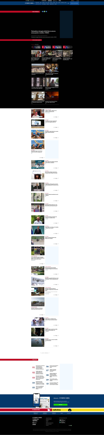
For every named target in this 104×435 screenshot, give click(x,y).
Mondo (48, 2)
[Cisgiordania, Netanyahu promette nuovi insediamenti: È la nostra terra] (37, 187)
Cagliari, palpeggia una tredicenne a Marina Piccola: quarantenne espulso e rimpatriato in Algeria (53, 375)
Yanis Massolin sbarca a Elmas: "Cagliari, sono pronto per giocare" (35, 58)
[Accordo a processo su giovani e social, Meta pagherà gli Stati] (37, 123)
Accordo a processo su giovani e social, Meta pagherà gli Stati (51, 121)
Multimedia (35, 11)
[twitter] (25, 0)
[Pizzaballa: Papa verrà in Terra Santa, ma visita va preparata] (37, 144)
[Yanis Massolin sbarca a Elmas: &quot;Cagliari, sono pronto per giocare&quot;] (36, 53)
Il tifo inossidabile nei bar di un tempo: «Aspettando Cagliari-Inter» (47, 58)
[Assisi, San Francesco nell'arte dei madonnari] (38, 68)
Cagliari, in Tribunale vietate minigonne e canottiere (53, 370)
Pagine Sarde (69, 413)
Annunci (59, 2)
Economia (54, 2)
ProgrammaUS (37, 2)
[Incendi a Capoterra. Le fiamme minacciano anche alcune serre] (37, 301)
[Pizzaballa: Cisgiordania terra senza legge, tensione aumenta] (37, 134)
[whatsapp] (28, 0)
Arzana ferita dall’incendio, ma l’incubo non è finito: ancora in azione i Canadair (54, 383)
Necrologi (62, 2)
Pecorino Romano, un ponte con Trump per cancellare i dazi (51, 217)
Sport (56, 2)
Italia (46, 2)
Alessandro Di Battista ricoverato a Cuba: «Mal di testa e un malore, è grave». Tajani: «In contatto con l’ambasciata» (40, 377)
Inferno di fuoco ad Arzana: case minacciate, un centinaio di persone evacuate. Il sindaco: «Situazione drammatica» (40, 367)
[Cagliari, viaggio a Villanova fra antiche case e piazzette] (37, 113)
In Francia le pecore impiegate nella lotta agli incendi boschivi (67, 58)
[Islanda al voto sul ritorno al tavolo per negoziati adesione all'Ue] (38, 96)
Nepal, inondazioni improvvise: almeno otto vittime (50, 238)
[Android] (65, 422)
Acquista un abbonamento (45, 413)
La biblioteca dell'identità (54, 413)
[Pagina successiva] (40, 352)
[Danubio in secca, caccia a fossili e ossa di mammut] (37, 342)
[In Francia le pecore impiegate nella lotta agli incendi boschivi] (68, 53)
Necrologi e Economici (48, 419)
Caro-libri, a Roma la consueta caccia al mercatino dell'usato (36, 88)
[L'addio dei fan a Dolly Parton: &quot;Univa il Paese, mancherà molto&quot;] (37, 321)
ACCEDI (78, 0)
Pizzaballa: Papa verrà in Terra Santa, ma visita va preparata (36, 151)
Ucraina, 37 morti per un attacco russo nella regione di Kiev (51, 102)
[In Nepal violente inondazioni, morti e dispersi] (37, 197)
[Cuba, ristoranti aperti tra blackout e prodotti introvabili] (52, 68)
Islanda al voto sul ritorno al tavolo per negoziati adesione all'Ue (37, 102)
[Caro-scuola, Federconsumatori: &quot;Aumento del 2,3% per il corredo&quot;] (37, 175)
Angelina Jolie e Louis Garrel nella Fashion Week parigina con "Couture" (51, 330)
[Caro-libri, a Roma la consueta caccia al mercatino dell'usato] (38, 82)
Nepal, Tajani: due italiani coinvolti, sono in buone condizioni (51, 162)
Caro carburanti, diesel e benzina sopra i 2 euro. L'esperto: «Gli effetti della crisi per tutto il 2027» (37, 258)
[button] (41, 11)
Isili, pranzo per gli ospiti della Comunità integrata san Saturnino (51, 268)
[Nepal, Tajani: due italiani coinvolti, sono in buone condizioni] (37, 164)
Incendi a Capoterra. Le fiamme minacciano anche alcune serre (37, 309)
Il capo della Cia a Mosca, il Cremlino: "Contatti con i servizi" (51, 228)
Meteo (65, 2)
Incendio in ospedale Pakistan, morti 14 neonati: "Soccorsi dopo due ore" (51, 279)
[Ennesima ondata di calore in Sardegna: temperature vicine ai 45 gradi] (37, 291)
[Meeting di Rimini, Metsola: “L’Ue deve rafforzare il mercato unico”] (37, 207)
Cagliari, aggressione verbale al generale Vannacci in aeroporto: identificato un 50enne (39, 372)
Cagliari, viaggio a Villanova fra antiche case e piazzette (51, 111)
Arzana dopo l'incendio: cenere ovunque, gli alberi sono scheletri (57, 58)
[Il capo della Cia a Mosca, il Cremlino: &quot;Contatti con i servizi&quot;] (37, 230)
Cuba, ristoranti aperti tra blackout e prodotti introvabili (51, 74)
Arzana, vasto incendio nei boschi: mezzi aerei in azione (54, 366)
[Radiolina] (50, 0)
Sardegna (43, 2)
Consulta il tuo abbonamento (36, 413)
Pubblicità (47, 420)
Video (40, 2)
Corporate (47, 425)
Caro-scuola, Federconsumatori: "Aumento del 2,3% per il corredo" (51, 172)
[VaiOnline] (55, 0)
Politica (51, 2)
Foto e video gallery (36, 40)
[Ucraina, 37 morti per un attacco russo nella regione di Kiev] (52, 96)
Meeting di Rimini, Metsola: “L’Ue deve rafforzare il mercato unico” (51, 205)
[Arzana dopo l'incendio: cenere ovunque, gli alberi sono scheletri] (57, 53)
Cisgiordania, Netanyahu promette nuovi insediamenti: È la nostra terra (51, 184)
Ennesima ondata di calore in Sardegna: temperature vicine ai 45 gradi (51, 289)
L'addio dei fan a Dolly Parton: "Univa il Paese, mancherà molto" (51, 319)
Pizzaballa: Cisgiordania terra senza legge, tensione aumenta (51, 132)
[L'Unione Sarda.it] (29, 3)
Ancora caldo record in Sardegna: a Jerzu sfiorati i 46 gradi (54, 380)
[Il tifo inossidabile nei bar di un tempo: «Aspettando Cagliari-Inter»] (47, 53)
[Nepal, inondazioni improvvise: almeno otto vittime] (37, 240)
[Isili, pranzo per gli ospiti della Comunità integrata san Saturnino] (37, 270)
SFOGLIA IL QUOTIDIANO (74, 3)
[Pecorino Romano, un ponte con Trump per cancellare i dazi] (37, 219)
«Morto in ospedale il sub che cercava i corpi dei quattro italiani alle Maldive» (40, 387)
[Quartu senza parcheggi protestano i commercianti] (52, 82)
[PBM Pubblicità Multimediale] (60, 0)
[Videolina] (44, 0)
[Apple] (65, 420)
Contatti (47, 421)
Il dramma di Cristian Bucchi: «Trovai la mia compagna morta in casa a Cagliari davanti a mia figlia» (40, 382)
